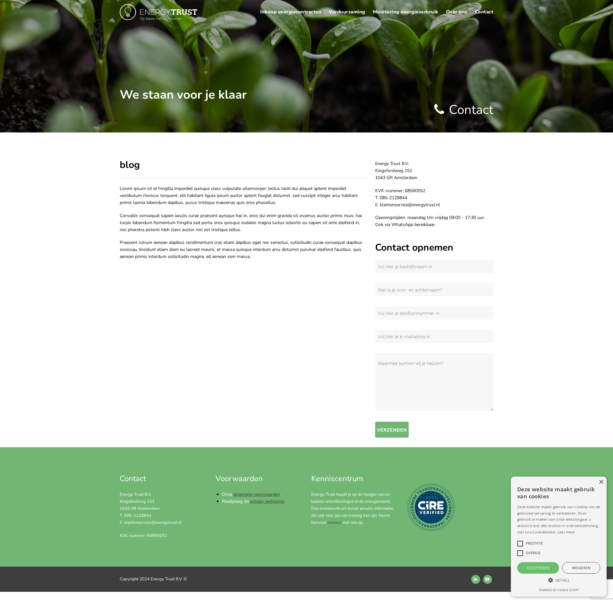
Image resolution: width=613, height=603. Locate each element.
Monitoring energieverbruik (405, 12)
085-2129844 (137, 515)
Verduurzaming (347, 12)
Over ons (456, 12)
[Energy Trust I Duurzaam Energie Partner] (159, 13)
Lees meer (566, 532)
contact (334, 522)
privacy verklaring (267, 501)
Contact (484, 12)
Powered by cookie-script (559, 590)
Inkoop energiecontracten (290, 12)
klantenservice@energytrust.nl (153, 522)
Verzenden (392, 430)
